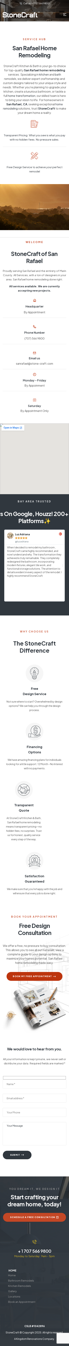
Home (12, 1275)
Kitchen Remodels (19, 1285)
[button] (6, 565)
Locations (14, 1296)
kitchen (44, 74)
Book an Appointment (21, 1301)
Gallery (12, 1291)
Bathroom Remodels (21, 1280)
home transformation (21, 96)
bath (58, 74)
